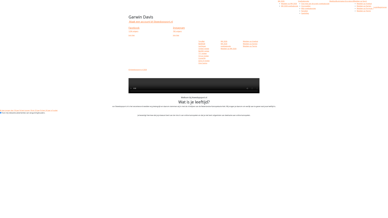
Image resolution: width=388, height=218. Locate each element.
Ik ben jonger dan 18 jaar (9, 110)
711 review (202, 53)
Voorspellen (306, 6)
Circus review (203, 56)
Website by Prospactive (250, 70)
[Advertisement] (10, 42)
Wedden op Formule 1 (365, 8)
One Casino (202, 63)
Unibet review (203, 49)
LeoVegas (202, 46)
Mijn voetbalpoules (308, 8)
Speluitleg (305, 13)
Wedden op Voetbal (364, 4)
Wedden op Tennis (364, 11)
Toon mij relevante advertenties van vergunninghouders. (23, 113)
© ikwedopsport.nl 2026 (138, 70)
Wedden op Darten (364, 6)
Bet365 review (203, 51)
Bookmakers (340, 1)
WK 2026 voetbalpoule (289, 6)
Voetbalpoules (303, 1)
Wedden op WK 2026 (289, 4)
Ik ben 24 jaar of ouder (49, 110)
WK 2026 (281, 1)
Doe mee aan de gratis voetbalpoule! (315, 4)
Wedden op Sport (360, 1)
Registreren (382, 7)
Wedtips (332, 1)
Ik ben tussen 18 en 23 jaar (30, 110)
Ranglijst (304, 11)
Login (376, 7)
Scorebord (349, 1)
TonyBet (201, 41)
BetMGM (201, 44)
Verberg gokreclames (251, 67)
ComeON (201, 58)
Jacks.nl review (204, 61)
